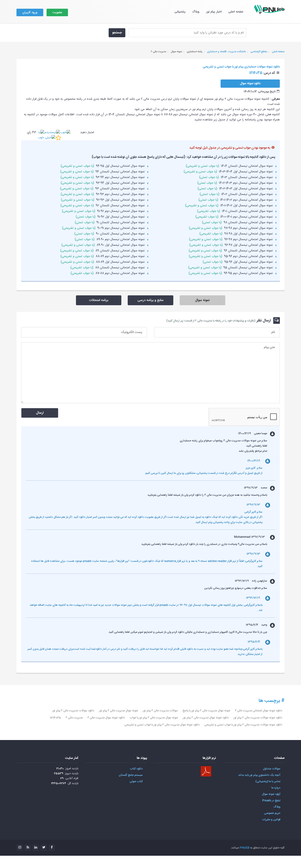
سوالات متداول (271, 768)
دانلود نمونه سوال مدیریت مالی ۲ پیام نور (206, 717)
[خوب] (65, 132)
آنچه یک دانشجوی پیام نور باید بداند (259, 775)
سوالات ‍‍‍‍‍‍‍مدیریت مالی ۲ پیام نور (160, 710)
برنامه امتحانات (98, 300)
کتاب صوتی (136, 781)
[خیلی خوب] (46, 137)
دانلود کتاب (136, 768)
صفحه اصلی (235, 11)
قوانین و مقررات (271, 819)
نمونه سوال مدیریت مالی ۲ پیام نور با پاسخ (206, 710)
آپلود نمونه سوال (271, 794)
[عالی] (58, 137)
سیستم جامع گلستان (131, 775)
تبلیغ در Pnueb (271, 800)
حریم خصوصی (272, 813)
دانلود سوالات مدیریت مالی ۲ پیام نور (73, 710)
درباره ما (275, 787)
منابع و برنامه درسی (150, 300)
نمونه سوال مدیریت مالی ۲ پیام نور (118, 710)
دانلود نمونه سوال (250, 83)
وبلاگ (195, 11)
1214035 (55, 717)
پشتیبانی (180, 11)
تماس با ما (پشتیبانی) (267, 781)
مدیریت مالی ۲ (74, 717)
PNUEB (245, 847)
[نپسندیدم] (52, 132)
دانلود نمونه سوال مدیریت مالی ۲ (106, 717)
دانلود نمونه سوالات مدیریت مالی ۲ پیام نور (258, 717)
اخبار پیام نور (214, 11)
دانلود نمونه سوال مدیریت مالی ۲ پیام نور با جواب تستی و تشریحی (162, 724)
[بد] (41, 132)
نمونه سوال (202, 300)
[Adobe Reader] (206, 771)
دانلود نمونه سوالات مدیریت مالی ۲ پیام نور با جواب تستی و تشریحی (243, 724)
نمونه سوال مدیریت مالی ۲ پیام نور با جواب (154, 717)
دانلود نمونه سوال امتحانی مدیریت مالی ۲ (258, 710)
